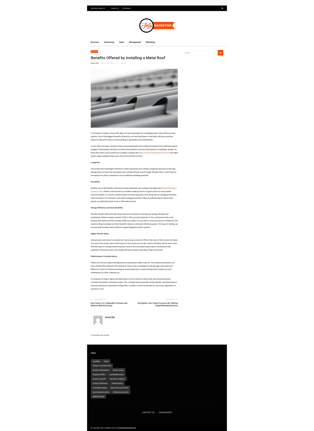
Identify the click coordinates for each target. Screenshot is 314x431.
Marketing (150, 42)
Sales (121, 42)
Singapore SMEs (99, 374)
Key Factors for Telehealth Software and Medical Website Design (109, 304)
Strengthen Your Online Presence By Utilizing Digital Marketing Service (157, 304)
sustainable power (116, 374)
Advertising (109, 42)
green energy (118, 370)
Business (95, 42)
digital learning (98, 396)
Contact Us (115, 8)
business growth (99, 379)
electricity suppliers (117, 379)
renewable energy (100, 388)
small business (117, 383)
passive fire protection (119, 388)
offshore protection (120, 392)
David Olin (95, 63)
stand (106, 361)
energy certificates (100, 383)
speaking (96, 361)
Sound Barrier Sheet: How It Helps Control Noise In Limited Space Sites (124, 3)
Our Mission (126, 8)
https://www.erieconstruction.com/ (154, 152)
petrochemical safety (101, 392)
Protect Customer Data (102, 366)
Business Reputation (101, 370)
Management (135, 42)
